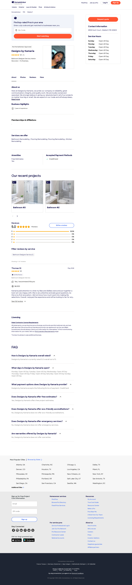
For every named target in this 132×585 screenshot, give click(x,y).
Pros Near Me (92, 512)
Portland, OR (47, 479)
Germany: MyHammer (54, 564)
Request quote (103, 19)
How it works (92, 525)
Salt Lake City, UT (74, 479)
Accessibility (75, 569)
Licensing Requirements (96, 518)
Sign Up (116, 3)
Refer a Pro (91, 508)
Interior (14, 7)
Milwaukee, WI (21, 474)
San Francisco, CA (49, 483)
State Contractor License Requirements (24, 322)
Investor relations (93, 538)
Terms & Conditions (77, 573)
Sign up (24, 519)
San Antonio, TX (99, 479)
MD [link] (24, 12)
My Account (92, 499)
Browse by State (34, 460)
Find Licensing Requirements (44, 331)
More (40, 7)
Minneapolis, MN (48, 474)
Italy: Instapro (66, 564)
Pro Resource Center (59, 532)
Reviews (33, 77)
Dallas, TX (96, 465)
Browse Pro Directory (59, 502)
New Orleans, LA (73, 474)
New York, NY (98, 474)
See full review (17, 301)
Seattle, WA (71, 483)
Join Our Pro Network (59, 529)
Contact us (91, 541)
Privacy (55, 569)
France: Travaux (41, 564)
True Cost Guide (93, 502)
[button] (27, 196)
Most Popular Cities (17, 460)
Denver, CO (20, 469)
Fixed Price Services (58, 505)
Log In (105, 3)
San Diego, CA (21, 483)
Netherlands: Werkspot (79, 564)
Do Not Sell (67, 569)
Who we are (92, 529)
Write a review (61, 225)
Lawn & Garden (31, 7)
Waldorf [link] (30, 12)
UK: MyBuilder (91, 564)
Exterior (21, 7)
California (60, 569)
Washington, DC (99, 483)
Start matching (43, 36)
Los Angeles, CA (73, 469)
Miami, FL (96, 469)
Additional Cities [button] (16, 487)
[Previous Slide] (12, 216)
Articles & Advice (49, 7)
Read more (15, 99)
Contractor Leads (58, 535)
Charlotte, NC (47, 465)
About (13, 77)
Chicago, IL (71, 465)
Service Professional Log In (61, 525)
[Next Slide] (17, 216)
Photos (23, 77)
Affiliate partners (93, 547)
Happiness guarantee (95, 544)
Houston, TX (46, 469)
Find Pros (55, 499)
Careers (90, 532)
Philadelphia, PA (22, 479)
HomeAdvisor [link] (16, 12)
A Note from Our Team (95, 515)
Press (89, 535)
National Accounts (58, 538)
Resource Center (93, 505)
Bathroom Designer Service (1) (23, 255)
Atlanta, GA (20, 465)
